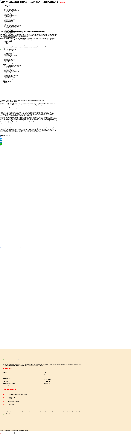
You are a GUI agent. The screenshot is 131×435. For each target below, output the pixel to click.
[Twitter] (28, 139)
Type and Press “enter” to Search (7, 433)
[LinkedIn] (28, 141)
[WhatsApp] (28, 144)
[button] (62, 2)
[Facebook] (28, 137)
